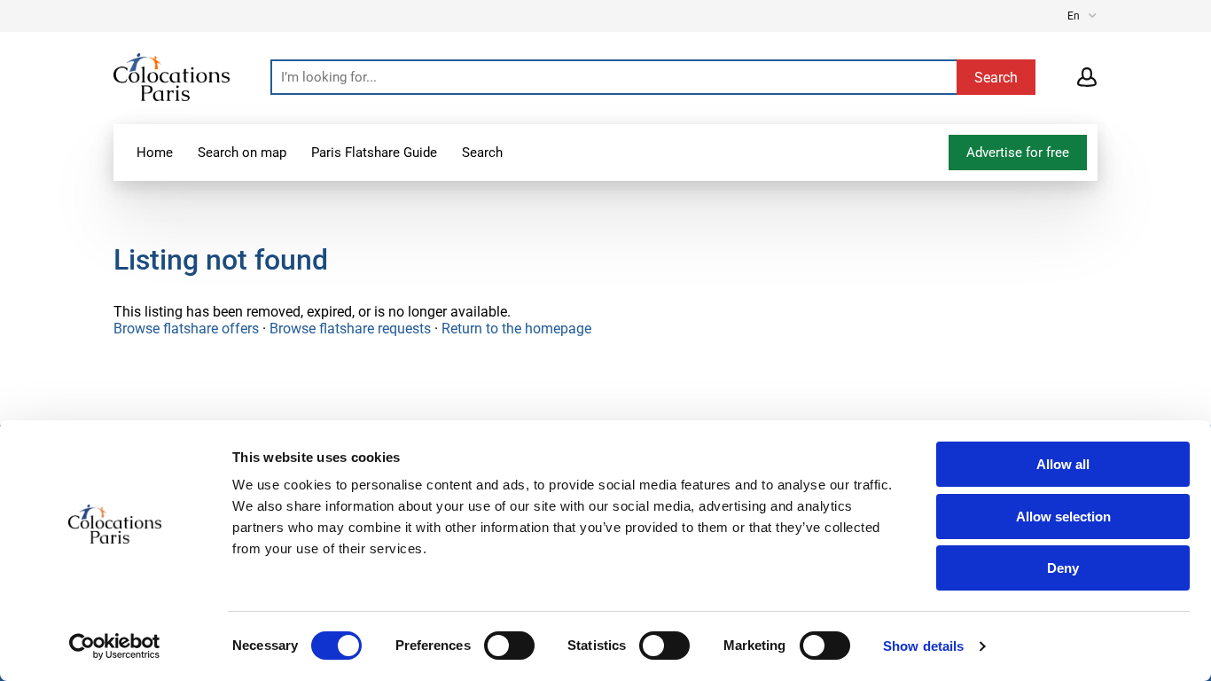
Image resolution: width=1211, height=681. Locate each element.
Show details (923, 646)
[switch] (509, 645)
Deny (1063, 567)
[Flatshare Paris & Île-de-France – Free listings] (171, 75)
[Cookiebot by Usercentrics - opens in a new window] (114, 646)
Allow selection (1063, 516)
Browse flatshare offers (186, 328)
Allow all (1063, 464)
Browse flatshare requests (350, 328)
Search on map (242, 152)
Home (155, 152)
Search (482, 152)
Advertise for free (1017, 152)
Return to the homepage (516, 328)
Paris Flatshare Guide (374, 152)
